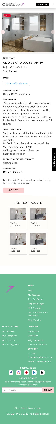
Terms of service (34, 408)
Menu (31, 285)
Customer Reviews (37, 344)
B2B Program (34, 308)
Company (33, 326)
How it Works (10, 326)
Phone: (32, 361)
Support (33, 349)
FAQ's (31, 290)
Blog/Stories (34, 320)
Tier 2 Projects (10, 71)
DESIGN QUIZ (42, 4)
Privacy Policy (20, 408)
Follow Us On (28, 368)
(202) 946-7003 (43, 361)
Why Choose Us (36, 340)
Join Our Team (35, 299)
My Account (34, 295)
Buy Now (14, 190)
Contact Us (33, 331)
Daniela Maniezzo (12, 171)
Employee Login (36, 303)
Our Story (33, 335)
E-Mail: (31, 353)
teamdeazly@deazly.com (40, 357)
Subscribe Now (28, 378)
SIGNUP (48, 390)
